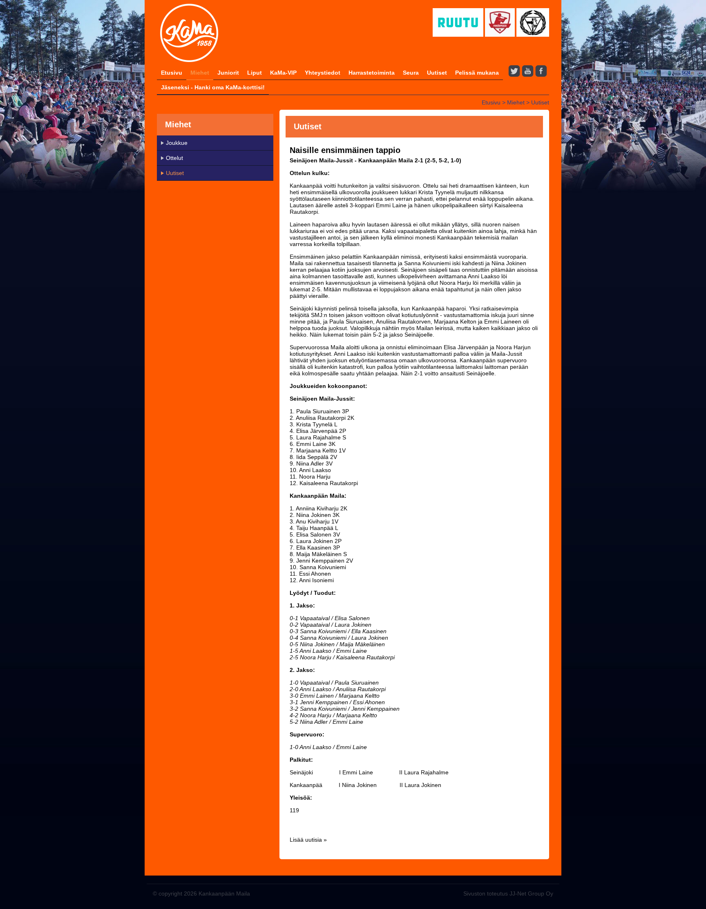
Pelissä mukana (477, 72)
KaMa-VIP (283, 72)
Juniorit (228, 72)
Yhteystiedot (322, 72)
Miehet (199, 72)
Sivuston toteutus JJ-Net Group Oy (508, 893)
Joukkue (177, 143)
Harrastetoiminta (372, 72)
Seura (411, 72)
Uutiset (437, 72)
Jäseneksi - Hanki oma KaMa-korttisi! (213, 87)
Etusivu (171, 72)
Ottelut (174, 158)
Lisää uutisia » (308, 839)
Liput (254, 72)
